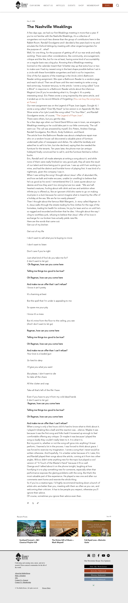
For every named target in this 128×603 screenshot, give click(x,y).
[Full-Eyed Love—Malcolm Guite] (96, 528)
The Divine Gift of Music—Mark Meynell (63, 541)
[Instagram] (94, 555)
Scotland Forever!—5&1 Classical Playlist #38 (30, 541)
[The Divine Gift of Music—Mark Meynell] (64, 528)
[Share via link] (38, 503)
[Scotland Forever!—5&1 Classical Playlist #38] (31, 528)
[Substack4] (89, 555)
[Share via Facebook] (28, 503)
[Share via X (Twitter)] (33, 503)
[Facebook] (98, 555)
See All (109, 516)
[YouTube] (103, 555)
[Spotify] (108, 555)
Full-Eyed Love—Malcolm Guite (95, 541)
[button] (34, 5)
